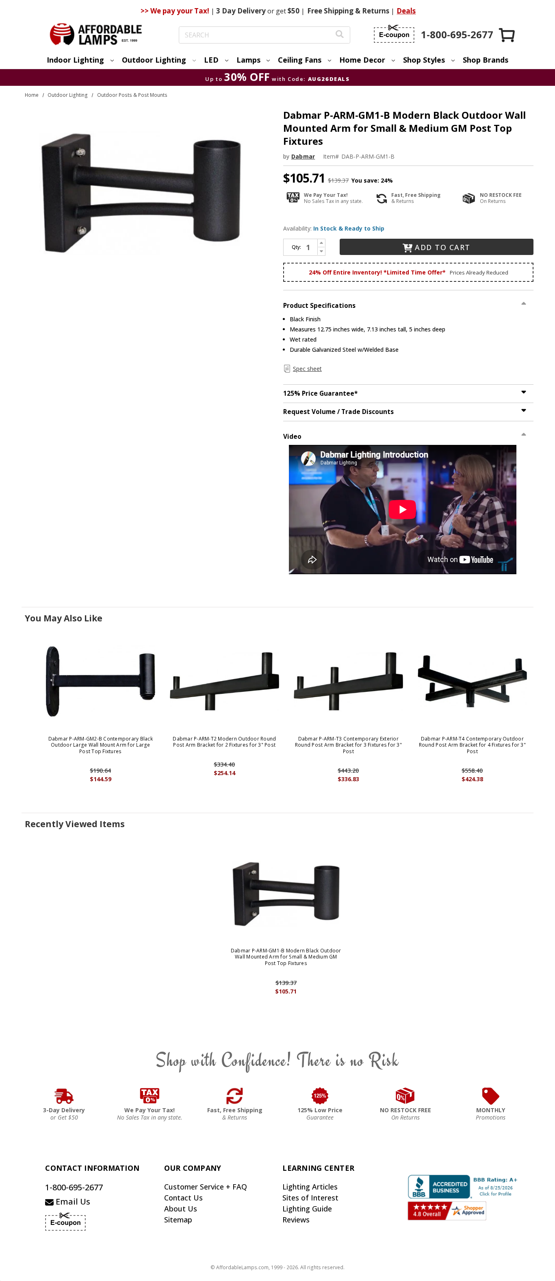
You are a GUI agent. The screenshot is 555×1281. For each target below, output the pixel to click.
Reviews (296, 1219)
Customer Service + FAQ (205, 1187)
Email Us (72, 1201)
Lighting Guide (307, 1208)
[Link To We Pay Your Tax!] (149, 1096)
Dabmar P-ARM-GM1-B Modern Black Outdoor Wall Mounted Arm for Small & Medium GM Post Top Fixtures (286, 957)
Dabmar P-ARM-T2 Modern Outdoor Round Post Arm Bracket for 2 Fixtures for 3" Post (224, 742)
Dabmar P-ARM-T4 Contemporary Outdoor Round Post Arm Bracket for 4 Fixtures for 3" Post (472, 745)
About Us (180, 1208)
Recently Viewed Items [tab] (75, 824)
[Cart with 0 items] (507, 34)
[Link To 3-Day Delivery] (64, 1096)
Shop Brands (485, 60)
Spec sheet (307, 369)
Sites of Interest (310, 1198)
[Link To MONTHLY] (491, 1096)
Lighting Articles (310, 1187)
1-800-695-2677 (74, 1187)
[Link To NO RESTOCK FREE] (405, 1096)
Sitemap (178, 1219)
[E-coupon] (394, 33)
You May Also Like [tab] (63, 618)
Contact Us (183, 1198)
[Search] (339, 35)
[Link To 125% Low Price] (320, 1096)
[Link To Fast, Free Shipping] (235, 1096)
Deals (406, 10)
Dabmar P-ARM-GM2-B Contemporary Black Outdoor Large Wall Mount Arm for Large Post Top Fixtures (100, 745)
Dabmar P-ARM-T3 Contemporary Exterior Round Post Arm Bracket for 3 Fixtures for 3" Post (348, 745)
